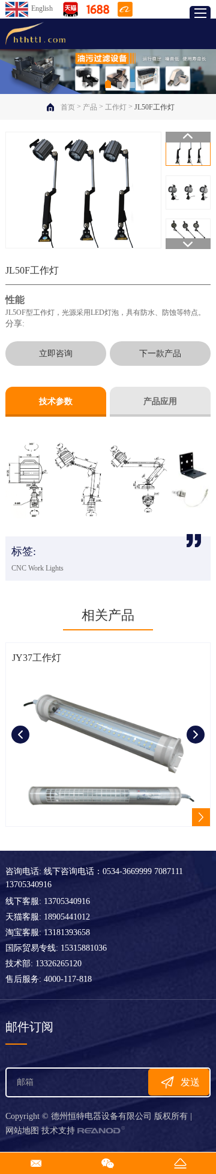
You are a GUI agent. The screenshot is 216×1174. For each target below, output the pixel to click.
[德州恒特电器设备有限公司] (35, 33)
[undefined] (83, 190)
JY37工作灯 (36, 658)
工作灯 (116, 107)
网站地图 (22, 1130)
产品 (90, 107)
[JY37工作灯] (108, 750)
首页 (68, 107)
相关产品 (108, 615)
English (42, 8)
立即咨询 (56, 353)
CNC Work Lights (37, 568)
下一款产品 (160, 353)
